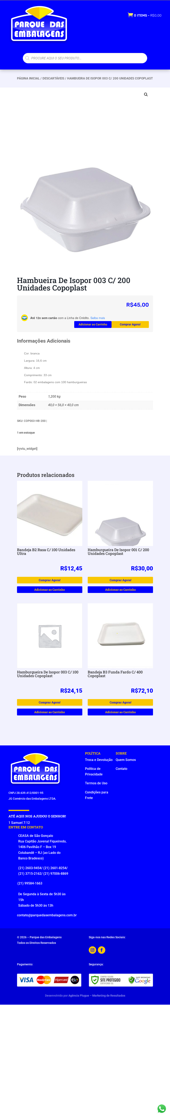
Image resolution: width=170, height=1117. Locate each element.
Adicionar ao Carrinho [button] (49, 589)
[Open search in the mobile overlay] (85, 58)
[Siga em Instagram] (92, 950)
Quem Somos (126, 760)
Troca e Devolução (99, 760)
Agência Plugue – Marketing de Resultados (96, 995)
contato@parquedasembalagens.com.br (47, 915)
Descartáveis (53, 78)
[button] (146, 94)
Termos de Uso (96, 783)
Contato (121, 769)
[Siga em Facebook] (101, 950)
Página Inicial (28, 78)
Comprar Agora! (130, 324)
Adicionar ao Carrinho (93, 324)
